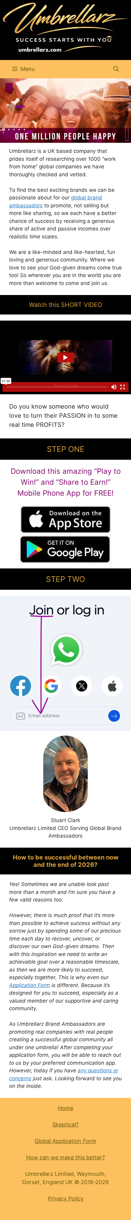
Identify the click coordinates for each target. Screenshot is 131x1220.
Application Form (29, 985)
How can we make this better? (65, 1157)
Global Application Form (65, 1141)
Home (65, 1108)
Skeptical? (65, 1124)
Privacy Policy (65, 1198)
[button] (116, 69)
